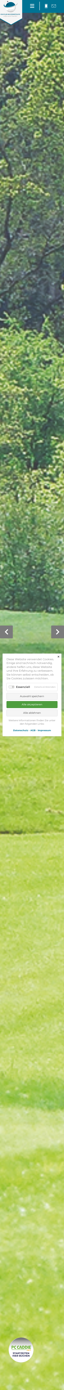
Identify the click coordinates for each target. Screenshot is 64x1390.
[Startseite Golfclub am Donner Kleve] (10, 15)
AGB (32, 730)
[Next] (57, 632)
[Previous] (6, 632)
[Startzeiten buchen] (20, 1350)
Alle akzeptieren (32, 704)
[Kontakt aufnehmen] (54, 6)
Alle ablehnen (32, 712)
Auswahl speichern (32, 696)
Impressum (44, 730)
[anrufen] (46, 6)
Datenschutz (20, 730)
